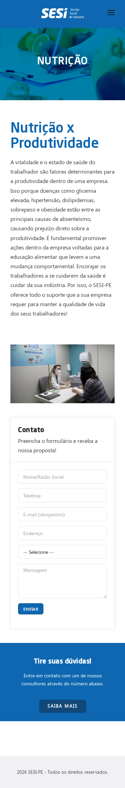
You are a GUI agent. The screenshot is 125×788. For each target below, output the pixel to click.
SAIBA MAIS (63, 706)
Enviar (30, 609)
